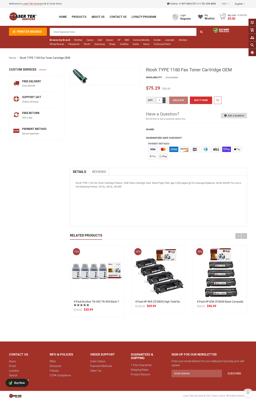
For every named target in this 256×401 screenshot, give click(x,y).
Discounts (55, 366)
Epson (109, 40)
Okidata (183, 40)
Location (14, 370)
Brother (78, 40)
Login (183, 15)
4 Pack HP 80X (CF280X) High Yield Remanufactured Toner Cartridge (175, 301)
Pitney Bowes (57, 44)
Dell (100, 40)
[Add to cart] (97, 284)
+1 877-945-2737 (187, 3)
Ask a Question (235, 115)
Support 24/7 (31, 97)
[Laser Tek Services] (15, 395)
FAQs (53, 361)
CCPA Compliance (60, 375)
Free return (30, 113)
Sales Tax (96, 370)
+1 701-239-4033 (207, 3)
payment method (34, 128)
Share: (150, 129)
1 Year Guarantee (141, 365)
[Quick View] (105, 284)
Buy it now (201, 100)
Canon (90, 40)
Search (13, 375)
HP (119, 40)
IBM (127, 40)
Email (12, 366)
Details (79, 172)
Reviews (99, 172)
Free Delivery (31, 81)
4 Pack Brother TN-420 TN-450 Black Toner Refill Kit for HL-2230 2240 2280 (118, 301)
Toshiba (124, 44)
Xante (136, 44)
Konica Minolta (141, 40)
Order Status (97, 361)
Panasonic (74, 44)
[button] (82, 305)
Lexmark (169, 40)
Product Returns (140, 374)
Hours (12, 361)
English (239, 3)
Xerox (146, 44)
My (210, 17)
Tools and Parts (162, 44)
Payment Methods (101, 366)
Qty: (150, 100)
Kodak (157, 40)
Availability (154, 77)
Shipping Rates (140, 369)
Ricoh (87, 44)
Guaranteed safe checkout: (164, 137)
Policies (54, 370)
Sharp (112, 44)
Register (185, 18)
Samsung (99, 44)
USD (229, 3)
